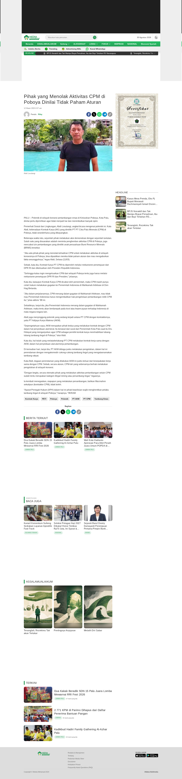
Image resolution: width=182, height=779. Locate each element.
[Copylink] (110, 114)
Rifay (40, 114)
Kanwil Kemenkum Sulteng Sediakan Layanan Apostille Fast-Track (38, 526)
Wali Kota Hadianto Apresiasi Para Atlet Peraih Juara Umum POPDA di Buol (97, 444)
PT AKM (75, 399)
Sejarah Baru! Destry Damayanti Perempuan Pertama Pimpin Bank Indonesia (95, 527)
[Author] (26, 114)
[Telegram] (104, 114)
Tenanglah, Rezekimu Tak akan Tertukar (37, 631)
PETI (44, 399)
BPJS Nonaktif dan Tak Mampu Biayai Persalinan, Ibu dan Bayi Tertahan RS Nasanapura (142, 215)
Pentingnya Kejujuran (65, 630)
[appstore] (140, 757)
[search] (94, 37)
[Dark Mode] (156, 37)
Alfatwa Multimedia (151, 772)
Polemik (64, 399)
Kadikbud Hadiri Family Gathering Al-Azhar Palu (66, 441)
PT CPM (86, 399)
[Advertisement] (91, 16)
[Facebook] (88, 114)
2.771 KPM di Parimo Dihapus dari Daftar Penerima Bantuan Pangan (80, 712)
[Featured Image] (68, 171)
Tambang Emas (101, 399)
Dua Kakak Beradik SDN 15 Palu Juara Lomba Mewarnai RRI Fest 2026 (38, 443)
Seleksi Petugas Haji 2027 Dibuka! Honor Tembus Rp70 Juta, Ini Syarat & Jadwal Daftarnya (67, 527)
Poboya (53, 399)
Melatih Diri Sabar (93, 630)
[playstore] (152, 757)
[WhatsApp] (99, 114)
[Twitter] (94, 114)
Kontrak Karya (31, 399)
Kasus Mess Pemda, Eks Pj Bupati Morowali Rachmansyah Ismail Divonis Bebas (141, 202)
